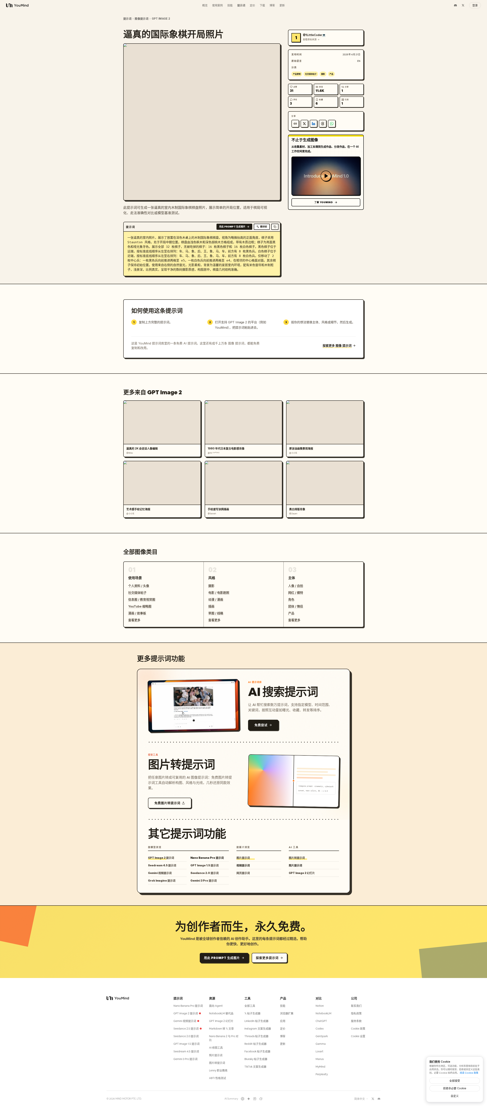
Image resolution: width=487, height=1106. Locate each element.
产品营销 (297, 74)
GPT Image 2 (161, 18)
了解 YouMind (323, 202)
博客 (272, 5)
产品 (331, 74)
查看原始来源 (310, 39)
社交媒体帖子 (311, 74)
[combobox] (361, 1099)
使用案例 (217, 5)
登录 (475, 5)
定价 (252, 5)
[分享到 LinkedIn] (313, 123)
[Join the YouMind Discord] (378, 1098)
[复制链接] (295, 123)
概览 (205, 5)
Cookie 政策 (358, 1028)
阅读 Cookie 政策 (469, 1072)
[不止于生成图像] (326, 176)
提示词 (241, 5)
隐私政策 (356, 1013)
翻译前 (263, 226)
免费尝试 (261, 725)
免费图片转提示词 (167, 803)
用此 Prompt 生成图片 (232, 226)
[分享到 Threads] (322, 123)
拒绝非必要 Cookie (454, 1088)
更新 (282, 5)
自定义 (455, 1095)
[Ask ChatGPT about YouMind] (242, 1098)
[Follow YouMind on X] (372, 1098)
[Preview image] (274, 49)
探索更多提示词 (267, 958)
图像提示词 (141, 18)
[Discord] (455, 5)
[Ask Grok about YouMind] (261, 1098)
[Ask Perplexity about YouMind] (254, 1098)
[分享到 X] (304, 123)
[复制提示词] (275, 227)
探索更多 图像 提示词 (337, 345)
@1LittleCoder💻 (314, 35)
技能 (230, 5)
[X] (463, 5)
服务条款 (356, 1021)
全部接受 (454, 1080)
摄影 (323, 74)
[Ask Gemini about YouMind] (248, 1098)
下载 (262, 5)
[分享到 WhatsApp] (332, 123)
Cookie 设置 (358, 1036)
